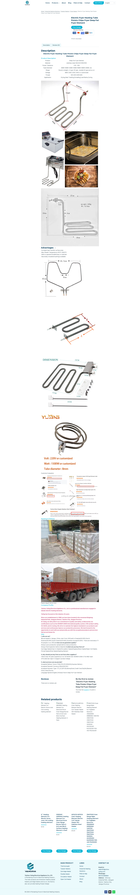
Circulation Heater (66, 876)
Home (47, 3)
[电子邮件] (109, 891)
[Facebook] (105, 891)
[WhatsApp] (113, 891)
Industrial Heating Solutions (84, 870)
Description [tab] (46, 45)
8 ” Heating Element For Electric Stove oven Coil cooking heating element (47, 818)
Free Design (77, 27)
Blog (69, 3)
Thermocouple (65, 866)
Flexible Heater (65, 874)
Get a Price (98, 3)
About (64, 3)
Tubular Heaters (65, 869)
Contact (87, 3)
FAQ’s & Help (78, 3)
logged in (86, 690)
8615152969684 (104, 875)
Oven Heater (79, 38)
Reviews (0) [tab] (56, 45)
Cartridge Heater (66, 871)
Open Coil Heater (66, 879)
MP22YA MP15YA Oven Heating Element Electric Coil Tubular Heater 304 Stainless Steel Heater (77, 820)
